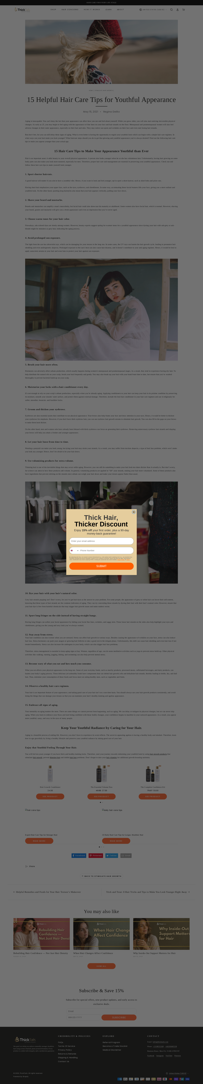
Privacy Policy (121, 559)
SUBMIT (101, 566)
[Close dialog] (134, 512)
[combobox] (74, 550)
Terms (128, 559)
